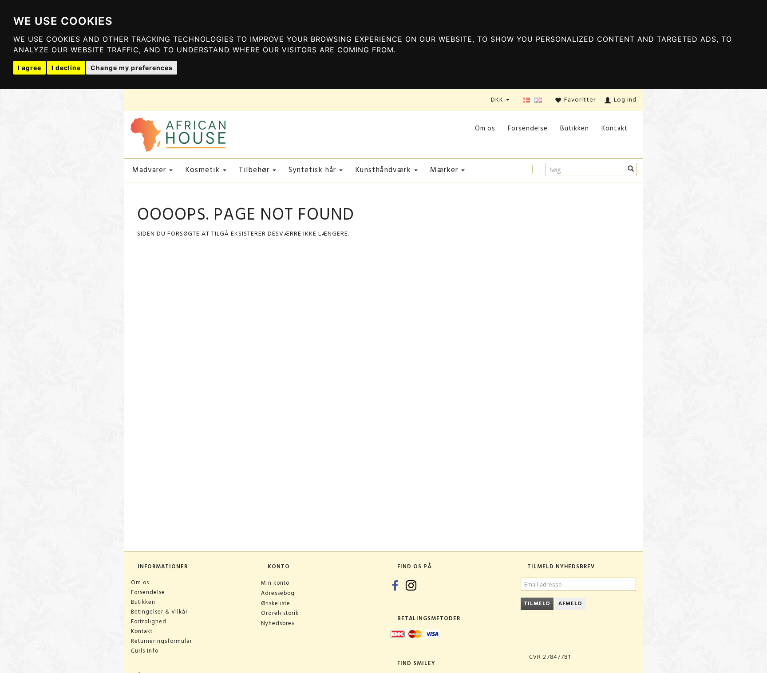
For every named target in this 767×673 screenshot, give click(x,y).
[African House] (177, 132)
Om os (485, 128)
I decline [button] (66, 67)
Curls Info (144, 650)
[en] (538, 100)
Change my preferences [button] (132, 67)
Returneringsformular (161, 641)
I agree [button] (29, 67)
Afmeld (570, 603)
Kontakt (614, 128)
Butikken (574, 128)
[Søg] (631, 169)
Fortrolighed (148, 621)
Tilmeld (537, 603)
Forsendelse (528, 128)
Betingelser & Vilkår (159, 611)
